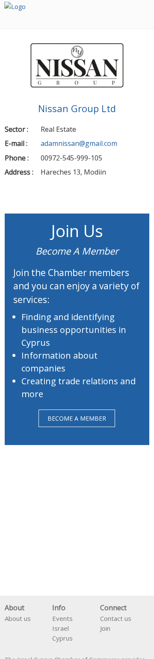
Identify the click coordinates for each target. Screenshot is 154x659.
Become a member (76, 418)
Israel (60, 628)
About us (18, 618)
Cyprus (62, 638)
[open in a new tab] (103, 640)
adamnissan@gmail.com (79, 143)
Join (105, 628)
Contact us (115, 618)
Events (62, 618)
